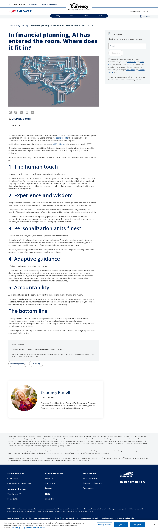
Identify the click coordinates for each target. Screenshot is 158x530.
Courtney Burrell (21, 118)
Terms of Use (131, 62)
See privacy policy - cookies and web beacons (28, 528)
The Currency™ (14, 494)
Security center (13, 518)
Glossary (146, 16)
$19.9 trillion (58, 144)
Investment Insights (48, 4)
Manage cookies (104, 525)
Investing (36, 364)
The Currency (19, 4)
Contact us (49, 499)
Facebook (121, 482)
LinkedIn (133, 482)
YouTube (140, 482)
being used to (62, 138)
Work (86, 16)
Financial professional (92, 483)
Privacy (56, 518)
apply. (115, 72)
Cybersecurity (13, 478)
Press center (33, 4)
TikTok (144, 482)
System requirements (42, 518)
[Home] (20, 11)
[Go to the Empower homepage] (126, 474)
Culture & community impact (19, 483)
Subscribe (116, 53)
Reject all (121, 525)
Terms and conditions (70, 518)
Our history (50, 483)
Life (71, 16)
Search (9, 4)
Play (100, 16)
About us (49, 478)
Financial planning (17, 364)
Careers (48, 488)
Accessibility (26, 518)
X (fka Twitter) (125, 482)
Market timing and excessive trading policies (119, 518)
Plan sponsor (88, 488)
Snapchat (129, 482)
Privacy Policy (130, 70)
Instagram (136, 482)
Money (57, 16)
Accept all (137, 525)
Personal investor (90, 478)
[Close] (154, 524)
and (138, 62)
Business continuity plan (90, 518)
